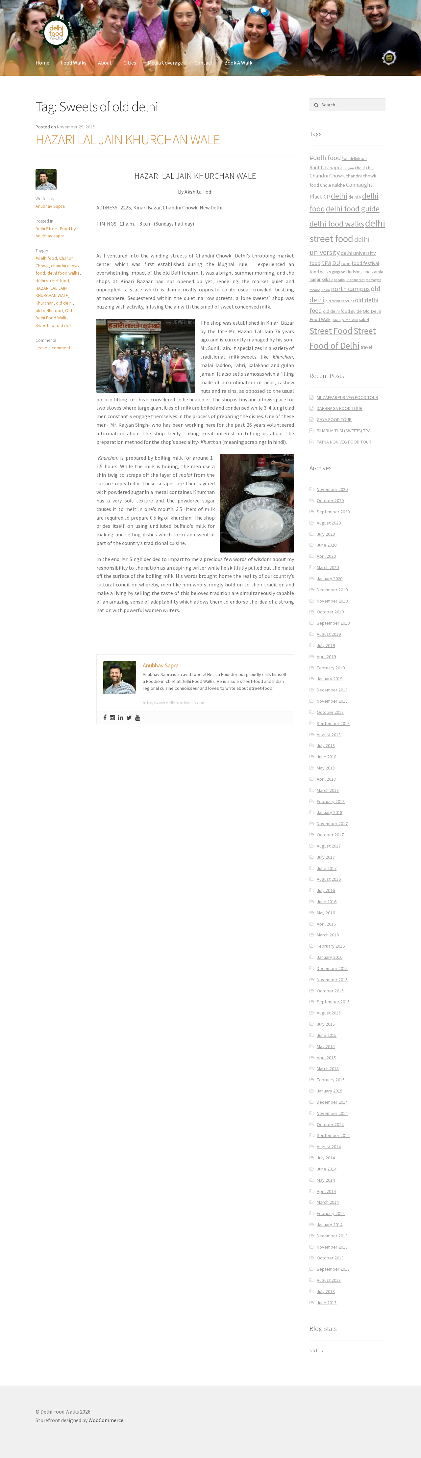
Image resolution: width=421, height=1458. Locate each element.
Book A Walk (238, 62)
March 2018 (328, 790)
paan (336, 319)
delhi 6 (354, 197)
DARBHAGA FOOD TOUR (339, 408)
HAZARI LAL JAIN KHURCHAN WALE (128, 139)
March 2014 (328, 1202)
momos (315, 290)
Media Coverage (165, 62)
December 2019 (332, 590)
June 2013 (326, 1303)
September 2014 (333, 1135)
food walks (320, 272)
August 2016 (329, 879)
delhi (339, 196)
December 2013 (332, 1236)
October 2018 (330, 712)
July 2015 (326, 1024)
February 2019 (331, 668)
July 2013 (326, 1291)
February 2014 (331, 1213)
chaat (360, 168)
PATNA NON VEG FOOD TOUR (344, 442)
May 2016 (326, 913)
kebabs (339, 280)
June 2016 (326, 901)
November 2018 (332, 701)
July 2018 (326, 745)
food (346, 263)
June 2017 (326, 868)
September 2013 (333, 1269)
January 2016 (329, 957)
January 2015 (329, 1091)
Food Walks (74, 62)
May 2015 (326, 1046)
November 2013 (332, 1247)
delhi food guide (353, 208)
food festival (365, 263)
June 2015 (326, 1035)
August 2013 (329, 1280)
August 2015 (329, 1013)
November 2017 (332, 823)
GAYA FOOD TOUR (334, 419)
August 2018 (329, 735)
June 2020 (326, 545)
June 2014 (326, 1169)
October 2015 (330, 991)
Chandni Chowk (327, 175)
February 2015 (331, 1080)
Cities (129, 62)
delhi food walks (63, 273)
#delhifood (46, 258)
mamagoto (373, 280)
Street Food (331, 330)
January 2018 (329, 812)
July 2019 (326, 645)
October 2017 (330, 835)
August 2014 (329, 1146)
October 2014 (330, 1124)
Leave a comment (53, 348)
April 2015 (326, 1058)
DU (336, 263)
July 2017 (326, 857)
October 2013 (330, 1258)
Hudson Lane (358, 272)
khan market (355, 280)
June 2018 (326, 757)
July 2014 (326, 1158)
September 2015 (333, 1002)
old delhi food (49, 310)
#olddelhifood (354, 158)
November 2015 (332, 980)
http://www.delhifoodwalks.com (174, 703)
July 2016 (326, 890)
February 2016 (331, 946)
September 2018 (333, 723)
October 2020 (330, 500)
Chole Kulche (332, 185)
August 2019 (329, 634)
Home (42, 62)
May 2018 (326, 768)
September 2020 (333, 512)
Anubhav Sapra (50, 206)
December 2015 (332, 968)
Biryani (348, 168)
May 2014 (326, 1180)
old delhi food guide (342, 311)
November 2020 (332, 489)
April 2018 (326, 779)
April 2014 (326, 1191)
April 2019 (326, 657)
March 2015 (328, 1068)
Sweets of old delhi (55, 325)
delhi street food (52, 281)
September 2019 (333, 623)
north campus (350, 289)
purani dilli (350, 320)
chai (370, 168)
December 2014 (332, 1102)
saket (364, 319)
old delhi (64, 303)
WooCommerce (105, 1420)
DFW (326, 263)
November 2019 (332, 601)
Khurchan (45, 303)
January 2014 (329, 1225)
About (105, 62)
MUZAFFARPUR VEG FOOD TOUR (347, 397)
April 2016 (326, 924)
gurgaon (338, 272)
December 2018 (332, 690)
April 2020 (326, 556)
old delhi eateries (339, 301)
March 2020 (328, 567)
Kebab (327, 279)
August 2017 (329, 846)
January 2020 (329, 578)
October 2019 (330, 612)
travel (366, 347)
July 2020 (326, 534)
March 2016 (328, 935)
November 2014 (332, 1113)
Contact (203, 62)
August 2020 (329, 523)
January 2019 (329, 679)
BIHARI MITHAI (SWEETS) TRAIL (345, 431)
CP (327, 196)
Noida (325, 290)
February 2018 (331, 801)
